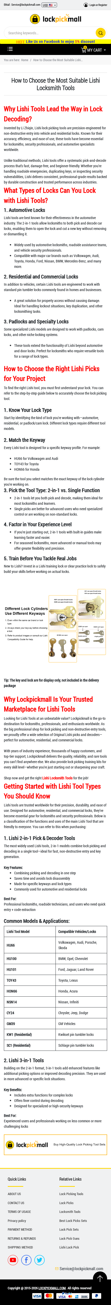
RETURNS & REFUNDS (22, 1238)
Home (24, 60)
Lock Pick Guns (69, 1238)
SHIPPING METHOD (20, 1247)
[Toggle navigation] (10, 49)
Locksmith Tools (70, 1211)
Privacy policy (17, 1220)
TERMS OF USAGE (19, 1211)
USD (46, 5)
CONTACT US (16, 1202)
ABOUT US (14, 1193)
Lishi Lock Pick (69, 1247)
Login (92, 5)
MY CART (93, 50)
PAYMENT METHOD (20, 1229)
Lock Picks (66, 1202)
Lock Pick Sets (69, 1229)
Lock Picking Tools (71, 1193)
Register (102, 5)
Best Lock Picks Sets (73, 1220)
